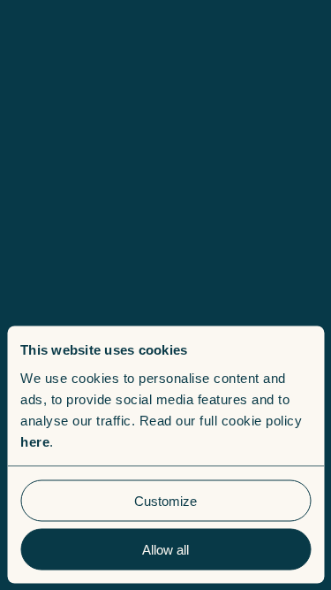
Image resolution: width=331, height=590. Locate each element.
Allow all (166, 548)
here (34, 440)
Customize (166, 500)
